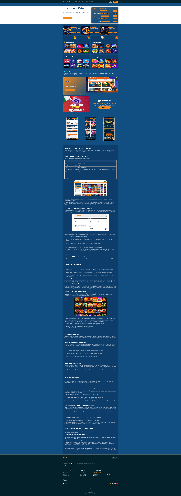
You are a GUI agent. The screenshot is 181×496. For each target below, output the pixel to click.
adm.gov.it (84, 468)
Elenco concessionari (66, 475)
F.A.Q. (107, 475)
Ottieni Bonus (115, 13)
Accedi (110, 1)
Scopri (75, 32)
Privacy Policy (95, 475)
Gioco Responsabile (82, 479)
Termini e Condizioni (96, 474)
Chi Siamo (94, 479)
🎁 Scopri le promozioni (104, 107)
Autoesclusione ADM (83, 474)
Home (76, 1)
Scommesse (83, 1)
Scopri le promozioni (70, 89)
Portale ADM (64, 474)
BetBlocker (81, 476)
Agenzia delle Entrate (66, 479)
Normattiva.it (65, 480)
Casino (79, 1)
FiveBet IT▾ (115, 457)
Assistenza (92, 1)
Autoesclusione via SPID (83, 475)
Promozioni (88, 1)
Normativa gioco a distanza (66, 476)
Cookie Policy (95, 476)
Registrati (115, 1)
